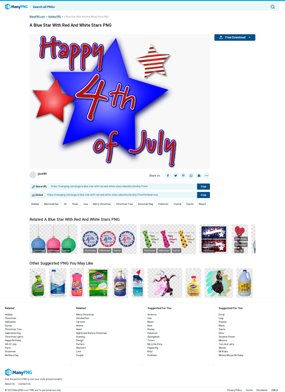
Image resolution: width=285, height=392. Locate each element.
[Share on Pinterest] (183, 175)
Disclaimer (262, 390)
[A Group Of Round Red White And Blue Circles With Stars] (108, 239)
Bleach (202, 204)
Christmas (39, 250)
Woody (222, 347)
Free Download (235, 37)
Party (8, 347)
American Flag (145, 204)
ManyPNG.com (37, 16)
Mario (222, 325)
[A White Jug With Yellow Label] (244, 282)
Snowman (10, 351)
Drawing (80, 336)
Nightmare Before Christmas (91, 333)
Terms (249, 390)
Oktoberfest (82, 318)
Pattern (80, 344)
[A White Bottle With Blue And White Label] (57, 282)
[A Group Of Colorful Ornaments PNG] (53, 239)
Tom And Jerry (226, 344)
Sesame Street (227, 336)
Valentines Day (13, 333)
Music (150, 322)
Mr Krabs (223, 351)
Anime (79, 325)
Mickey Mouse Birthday (231, 355)
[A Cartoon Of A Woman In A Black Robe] (218, 282)
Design (79, 340)
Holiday (35, 204)
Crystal (177, 204)
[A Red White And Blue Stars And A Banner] (214, 239)
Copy (203, 186)
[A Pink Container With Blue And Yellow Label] (77, 282)
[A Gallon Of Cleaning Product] (120, 282)
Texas (75, 204)
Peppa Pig (152, 347)
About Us (10, 384)
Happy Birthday (13, 340)
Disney (151, 329)
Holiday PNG (54, 16)
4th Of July (10, 344)
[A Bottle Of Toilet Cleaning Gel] (138, 282)
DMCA (274, 390)
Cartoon (207, 239)
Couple (79, 355)
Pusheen (152, 355)
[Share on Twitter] (175, 175)
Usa (86, 204)
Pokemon (163, 204)
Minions (223, 340)
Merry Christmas (102, 204)
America (151, 314)
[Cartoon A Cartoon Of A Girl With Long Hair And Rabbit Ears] (165, 282)
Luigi (221, 318)
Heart (79, 329)
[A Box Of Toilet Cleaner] (98, 282)
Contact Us (24, 384)
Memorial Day (51, 204)
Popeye (223, 322)
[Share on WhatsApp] (191, 175)
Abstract (81, 347)
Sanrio (222, 329)
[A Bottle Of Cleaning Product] (193, 282)
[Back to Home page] (16, 7)
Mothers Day (11, 355)
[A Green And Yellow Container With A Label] (37, 282)
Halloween (53, 250)
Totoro (151, 340)
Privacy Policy (234, 390)
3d (65, 204)
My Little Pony (154, 344)
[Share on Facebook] (168, 175)
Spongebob (153, 336)
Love (78, 351)
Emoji (221, 314)
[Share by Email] (199, 175)
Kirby (150, 351)
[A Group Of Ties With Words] (168, 239)
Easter (190, 204)
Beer (149, 325)
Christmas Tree (124, 204)
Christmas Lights (14, 336)
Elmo (221, 333)
